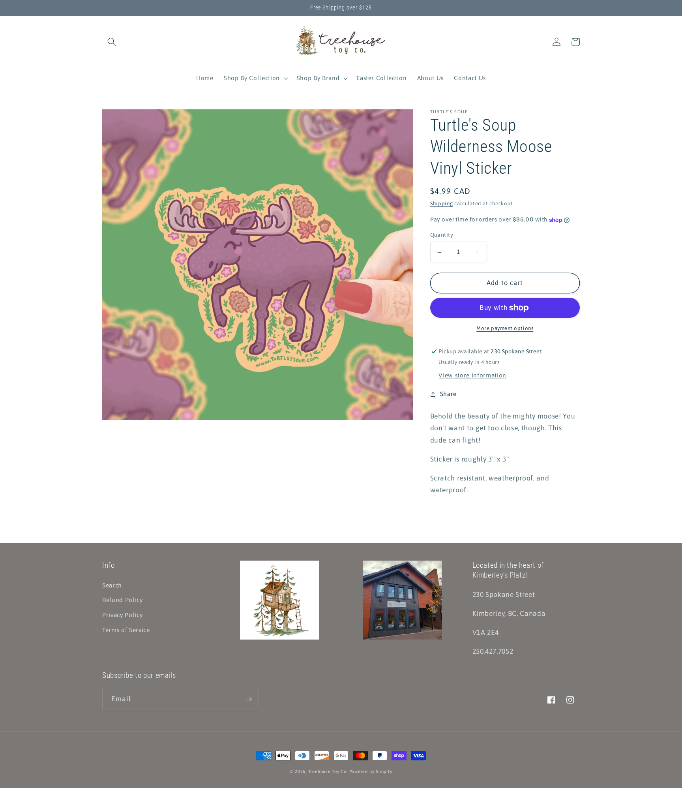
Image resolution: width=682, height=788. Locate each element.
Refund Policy (122, 600)
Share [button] (448, 393)
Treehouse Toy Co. (328, 771)
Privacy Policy (122, 615)
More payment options (504, 329)
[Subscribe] (248, 699)
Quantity (441, 235)
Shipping (441, 204)
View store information (472, 375)
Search (112, 585)
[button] (111, 41)
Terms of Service (126, 630)
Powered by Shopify (370, 771)
